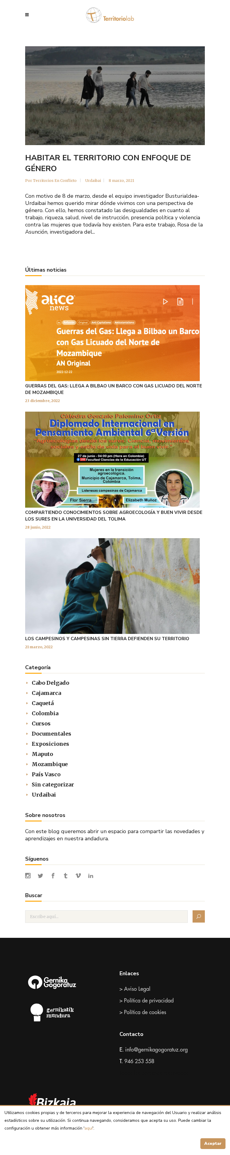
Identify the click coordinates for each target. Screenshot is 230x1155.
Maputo (42, 754)
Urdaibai (93, 180)
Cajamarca (46, 693)
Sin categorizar (53, 784)
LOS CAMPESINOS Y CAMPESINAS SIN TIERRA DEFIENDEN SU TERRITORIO (107, 639)
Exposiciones (50, 743)
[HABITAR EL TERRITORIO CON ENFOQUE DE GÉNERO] (115, 95)
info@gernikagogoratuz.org (156, 1049)
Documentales (51, 733)
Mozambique (50, 764)
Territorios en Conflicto (55, 180)
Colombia (45, 713)
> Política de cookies (142, 1012)
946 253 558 (139, 1061)
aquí (88, 1128)
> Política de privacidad (146, 1000)
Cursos (41, 723)
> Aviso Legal (134, 989)
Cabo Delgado (50, 682)
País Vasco (46, 774)
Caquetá (43, 703)
